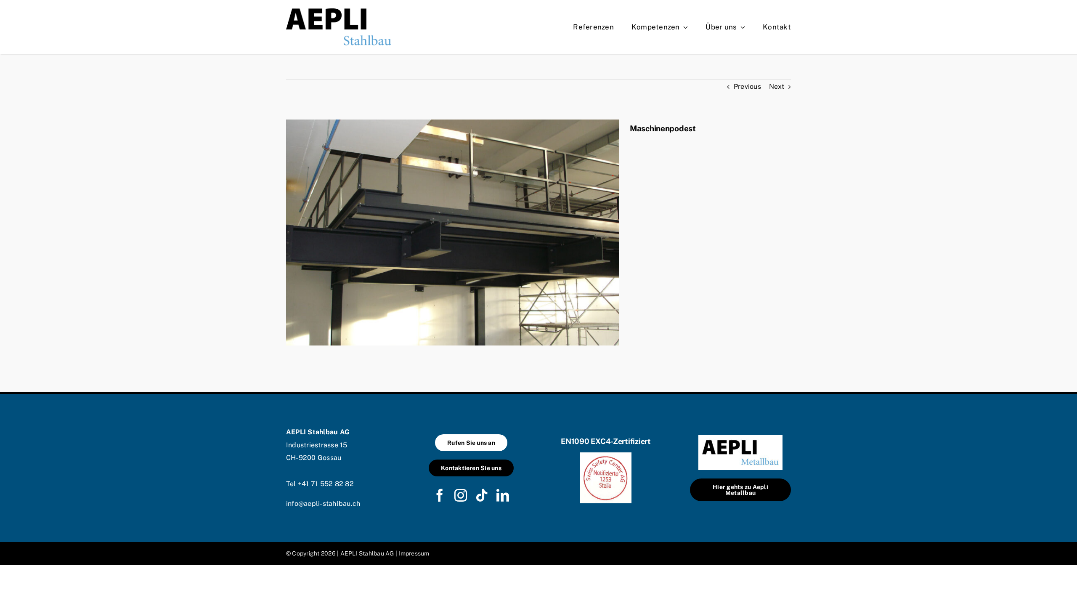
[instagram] (460, 495)
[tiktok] (481, 495)
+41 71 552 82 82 (326, 484)
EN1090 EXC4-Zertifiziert (606, 441)
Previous (747, 86)
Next (776, 86)
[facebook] (439, 495)
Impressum (413, 553)
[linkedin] (502, 495)
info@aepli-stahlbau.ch (323, 504)
